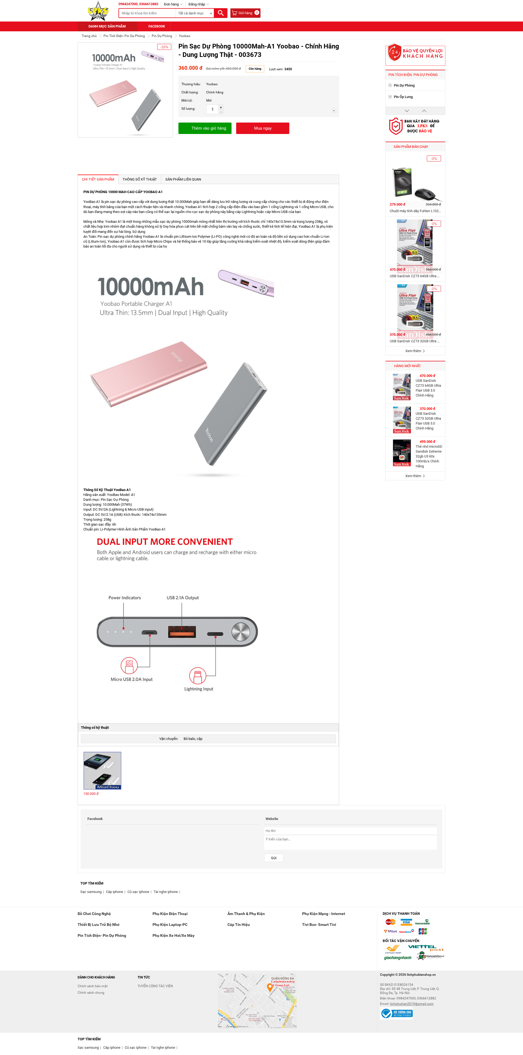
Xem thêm (413, 351)
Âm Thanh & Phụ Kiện (246, 913)
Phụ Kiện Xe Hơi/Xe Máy (173, 935)
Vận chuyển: (168, 739)
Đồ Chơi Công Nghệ (94, 913)
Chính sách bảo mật (93, 986)
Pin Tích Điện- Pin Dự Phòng (102, 935)
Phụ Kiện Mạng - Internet (323, 913)
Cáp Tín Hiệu (238, 924)
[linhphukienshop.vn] (98, 11)
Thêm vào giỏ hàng (208, 128)
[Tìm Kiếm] (220, 13)
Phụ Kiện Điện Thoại (170, 913)
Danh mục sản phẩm (107, 26)
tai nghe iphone (166, 892)
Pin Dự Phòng (404, 85)
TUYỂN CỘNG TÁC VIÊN (155, 986)
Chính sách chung (91, 993)
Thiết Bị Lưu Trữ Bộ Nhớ (98, 924)
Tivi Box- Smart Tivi (319, 924)
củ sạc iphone (138, 892)
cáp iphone (114, 892)
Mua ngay (263, 128)
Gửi (273, 858)
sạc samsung (91, 892)
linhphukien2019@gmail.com (412, 1004)
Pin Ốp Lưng (403, 97)
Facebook (156, 26)
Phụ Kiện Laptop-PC (170, 924)
